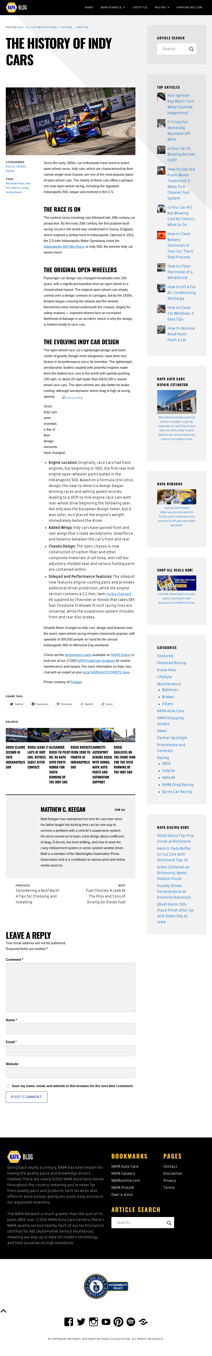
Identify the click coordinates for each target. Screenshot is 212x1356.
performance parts (78, 655)
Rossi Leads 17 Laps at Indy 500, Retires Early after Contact (38, 757)
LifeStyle (139, 7)
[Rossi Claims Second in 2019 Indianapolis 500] (16, 735)
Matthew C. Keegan (57, 27)
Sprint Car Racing (177, 792)
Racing (160, 7)
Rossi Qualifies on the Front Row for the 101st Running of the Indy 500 (124, 760)
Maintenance (111, 7)
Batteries (170, 690)
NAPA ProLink (122, 1188)
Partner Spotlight (172, 738)
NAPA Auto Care (170, 711)
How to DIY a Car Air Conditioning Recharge (181, 293)
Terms (169, 1188)
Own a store (122, 1195)
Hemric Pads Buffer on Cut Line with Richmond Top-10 (174, 854)
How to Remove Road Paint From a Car (181, 334)
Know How (166, 670)
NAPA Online (120, 655)
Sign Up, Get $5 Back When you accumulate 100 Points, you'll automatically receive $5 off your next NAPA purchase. (176, 516)
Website (12, 1064)
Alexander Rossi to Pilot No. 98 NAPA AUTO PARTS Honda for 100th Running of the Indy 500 (59, 764)
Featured (165, 656)
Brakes (168, 697)
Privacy (169, 1180)
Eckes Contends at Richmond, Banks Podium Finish (173, 873)
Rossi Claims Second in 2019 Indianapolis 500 (15, 757)
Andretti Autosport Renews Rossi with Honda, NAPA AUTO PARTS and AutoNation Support (102, 764)
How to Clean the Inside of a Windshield (180, 272)
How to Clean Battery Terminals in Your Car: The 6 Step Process (180, 245)
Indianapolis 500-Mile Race (64, 246)
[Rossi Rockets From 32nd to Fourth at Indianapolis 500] (81, 735)
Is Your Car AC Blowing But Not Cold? (181, 154)
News (162, 731)
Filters (167, 704)
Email (11, 1042)
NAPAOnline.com (189, 7)
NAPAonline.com (125, 1180)
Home (89, 7)
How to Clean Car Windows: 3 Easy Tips (180, 313)
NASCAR (168, 778)
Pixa (73, 682)
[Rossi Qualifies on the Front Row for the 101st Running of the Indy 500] (124, 735)
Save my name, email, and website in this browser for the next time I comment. (72, 1086)
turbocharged (119, 594)
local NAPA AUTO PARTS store (106, 672)
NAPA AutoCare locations (96, 660)
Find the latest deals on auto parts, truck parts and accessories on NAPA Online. (176, 598)
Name (11, 1020)
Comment (14, 959)
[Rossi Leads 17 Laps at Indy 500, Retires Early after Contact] (38, 735)
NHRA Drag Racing (178, 785)
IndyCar (83, 27)
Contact (170, 1166)
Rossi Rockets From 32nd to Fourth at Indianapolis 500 (81, 757)
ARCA (166, 763)
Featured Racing (171, 663)
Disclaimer (172, 1173)
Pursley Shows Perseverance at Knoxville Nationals (174, 891)
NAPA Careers (123, 1173)
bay (79, 682)
